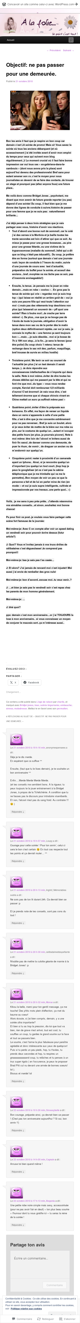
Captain (50, 1159)
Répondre (18, 811)
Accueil (10, 39)
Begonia (50, 1200)
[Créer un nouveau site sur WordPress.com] (40, 4)
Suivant (68, 50)
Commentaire (55, 1285)
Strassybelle (53, 1110)
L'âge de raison (44, 701)
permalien (62, 708)
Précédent (54, 50)
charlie (60, 701)
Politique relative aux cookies (26, 1308)
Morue (49, 1002)
